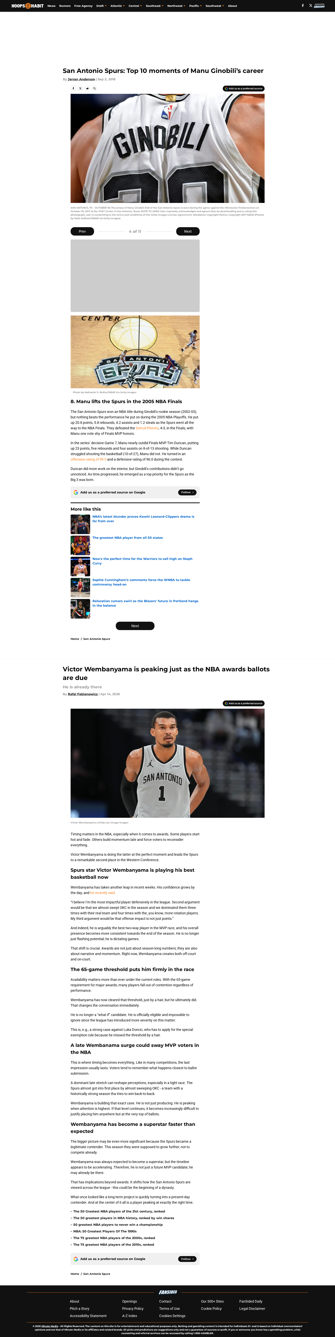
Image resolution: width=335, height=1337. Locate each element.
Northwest (174, 6)
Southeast (153, 6)
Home (75, 639)
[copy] (94, 88)
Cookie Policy (211, 1309)
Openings (129, 1301)
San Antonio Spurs (96, 639)
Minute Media (49, 1326)
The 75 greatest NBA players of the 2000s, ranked (114, 1238)
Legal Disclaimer (252, 1309)
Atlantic (116, 6)
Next (188, 231)
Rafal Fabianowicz (83, 694)
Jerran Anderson (81, 79)
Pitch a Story (79, 1309)
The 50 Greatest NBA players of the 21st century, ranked (119, 1211)
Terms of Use (169, 1309)
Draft (100, 6)
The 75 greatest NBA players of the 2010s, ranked (113, 1244)
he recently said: (102, 893)
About (232, 6)
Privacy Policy (133, 1309)
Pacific (194, 6)
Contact (165, 1301)
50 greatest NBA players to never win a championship (118, 1225)
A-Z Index (129, 1316)
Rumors (64, 6)
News (51, 6)
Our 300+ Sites (212, 1301)
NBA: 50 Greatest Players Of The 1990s (105, 1231)
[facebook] (303, 5)
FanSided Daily (250, 1301)
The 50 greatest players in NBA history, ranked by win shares (123, 1218)
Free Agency (83, 6)
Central (134, 6)
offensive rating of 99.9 (88, 459)
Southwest (213, 6)
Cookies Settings (172, 1316)
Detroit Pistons (147, 428)
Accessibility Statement (88, 1316)
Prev (82, 231)
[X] (310, 5)
